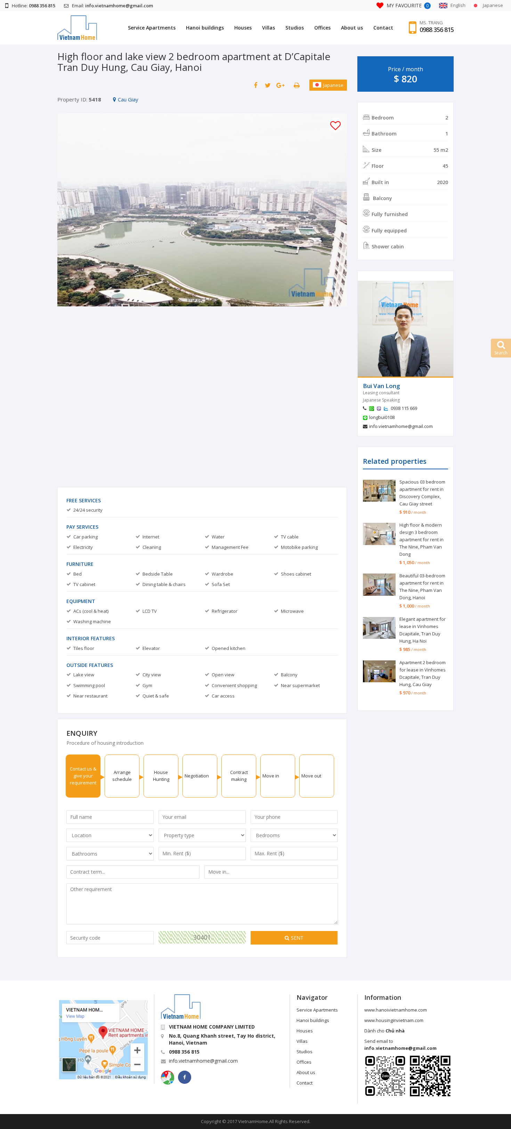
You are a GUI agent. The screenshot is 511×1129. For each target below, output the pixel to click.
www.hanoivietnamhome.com (395, 1010)
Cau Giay (128, 99)
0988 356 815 (437, 29)
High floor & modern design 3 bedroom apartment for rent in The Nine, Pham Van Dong (421, 539)
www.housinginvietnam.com (393, 1020)
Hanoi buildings (205, 27)
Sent (297, 937)
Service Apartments (152, 27)
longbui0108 (382, 417)
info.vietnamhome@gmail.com (401, 426)
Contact (383, 27)
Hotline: (33, 5)
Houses (243, 27)
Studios (294, 27)
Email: (112, 5)
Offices (322, 27)
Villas (268, 27)
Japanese (333, 85)
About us (352, 27)
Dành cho (384, 1031)
